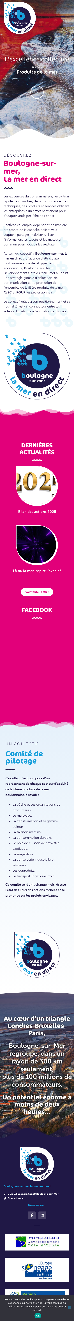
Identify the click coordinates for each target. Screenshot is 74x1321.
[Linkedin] (42, 1215)
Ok (38, 1315)
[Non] (69, 1307)
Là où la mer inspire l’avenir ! (37, 571)
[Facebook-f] (32, 1215)
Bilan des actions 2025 (37, 511)
